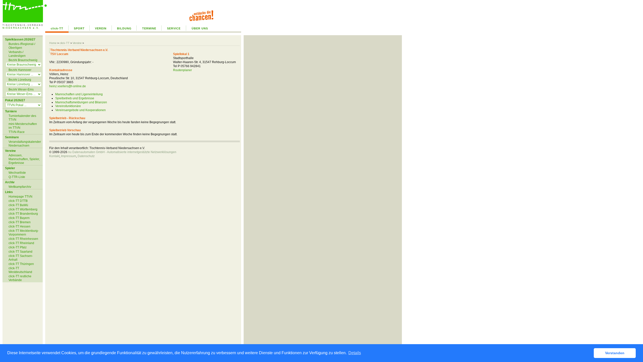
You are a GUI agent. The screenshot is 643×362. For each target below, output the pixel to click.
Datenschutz (86, 156)
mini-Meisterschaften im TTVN (23, 125)
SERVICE (174, 28)
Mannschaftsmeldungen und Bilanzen (81, 102)
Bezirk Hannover (20, 70)
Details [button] (354, 353)
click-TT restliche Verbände (20, 278)
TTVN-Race (17, 132)
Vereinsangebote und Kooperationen (80, 110)
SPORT (79, 28)
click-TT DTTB (18, 201)
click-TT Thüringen (21, 264)
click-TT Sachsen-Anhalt (21, 257)
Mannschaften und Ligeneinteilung (79, 94)
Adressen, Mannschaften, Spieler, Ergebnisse (24, 159)
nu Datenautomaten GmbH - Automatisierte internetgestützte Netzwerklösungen (122, 152)
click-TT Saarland (20, 251)
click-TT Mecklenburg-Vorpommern (24, 232)
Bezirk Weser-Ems (21, 89)
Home (53, 42)
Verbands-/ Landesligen (17, 54)
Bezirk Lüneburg (20, 79)
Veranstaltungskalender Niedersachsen (25, 143)
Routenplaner (182, 70)
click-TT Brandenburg (23, 213)
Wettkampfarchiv (20, 187)
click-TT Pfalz (18, 247)
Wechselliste (17, 172)
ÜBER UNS (200, 28)
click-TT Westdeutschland (20, 270)
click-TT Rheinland (21, 243)
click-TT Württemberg (23, 209)
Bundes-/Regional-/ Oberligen (22, 46)
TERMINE (149, 28)
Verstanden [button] (614, 353)
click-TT (57, 28)
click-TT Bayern (19, 218)
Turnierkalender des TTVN (22, 117)
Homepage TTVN (20, 196)
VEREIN (100, 28)
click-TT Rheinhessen (23, 239)
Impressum (68, 156)
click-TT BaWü (18, 205)
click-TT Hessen (19, 226)
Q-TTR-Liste (17, 177)
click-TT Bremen (20, 222)
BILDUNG (124, 28)
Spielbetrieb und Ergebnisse (74, 98)
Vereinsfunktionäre (68, 106)
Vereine (77, 42)
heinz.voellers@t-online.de (67, 86)
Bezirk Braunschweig (23, 60)
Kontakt (54, 156)
